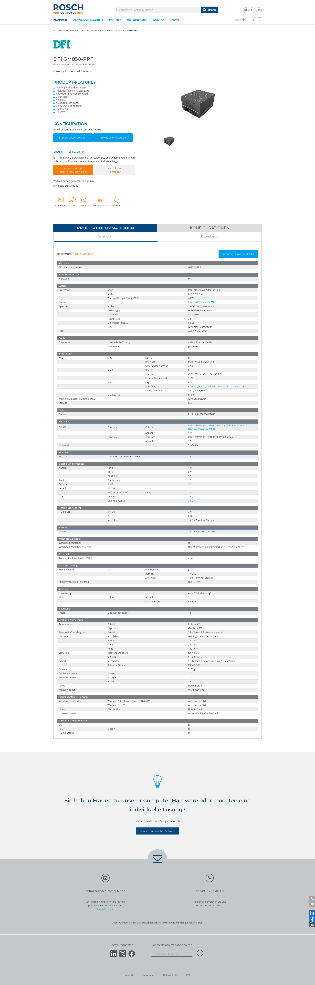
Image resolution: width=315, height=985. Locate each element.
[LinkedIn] (312, 913)
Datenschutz (170, 975)
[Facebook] (312, 919)
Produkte (58, 30)
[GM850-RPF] (197, 91)
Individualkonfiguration (113, 137)
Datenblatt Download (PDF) (238, 254)
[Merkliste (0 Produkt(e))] (255, 19)
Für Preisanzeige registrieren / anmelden (73, 170)
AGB (188, 975)
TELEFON (84, 205)
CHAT (72, 205)
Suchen (211, 10)
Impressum (148, 975)
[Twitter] (312, 924)
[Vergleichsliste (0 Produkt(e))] (260, 19)
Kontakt (129, 975)
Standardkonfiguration (73, 137)
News (175, 19)
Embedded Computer (78, 30)
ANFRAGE (60, 205)
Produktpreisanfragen (116, 170)
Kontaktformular (105, 909)
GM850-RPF (131, 30)
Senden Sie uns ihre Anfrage (157, 831)
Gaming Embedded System (107, 30)
